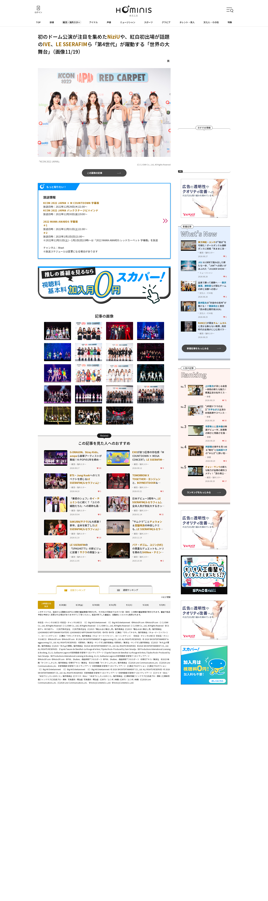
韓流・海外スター (71, 22)
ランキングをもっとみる (199, 492)
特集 (230, 22)
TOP (38, 22)
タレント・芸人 (187, 22)
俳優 (52, 22)
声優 (109, 22)
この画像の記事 (94, 172)
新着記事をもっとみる (198, 348)
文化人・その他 (211, 22)
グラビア (166, 22)
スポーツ (148, 22)
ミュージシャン (127, 22)
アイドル (93, 22)
